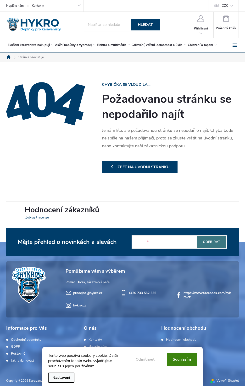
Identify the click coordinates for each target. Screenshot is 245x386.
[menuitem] (29, 45)
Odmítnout (145, 359)
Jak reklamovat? (22, 361)
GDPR (15, 347)
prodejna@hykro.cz (87, 293)
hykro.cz (79, 305)
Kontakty (38, 6)
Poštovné (18, 354)
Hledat (145, 24)
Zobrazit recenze (37, 217)
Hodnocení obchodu (181, 340)
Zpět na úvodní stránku (143, 167)
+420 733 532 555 (142, 293)
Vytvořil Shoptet (228, 381)
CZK (225, 6)
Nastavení (61, 377)
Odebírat (211, 242)
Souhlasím (182, 359)
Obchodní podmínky (26, 340)
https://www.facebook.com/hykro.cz (207, 295)
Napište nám (15, 6)
